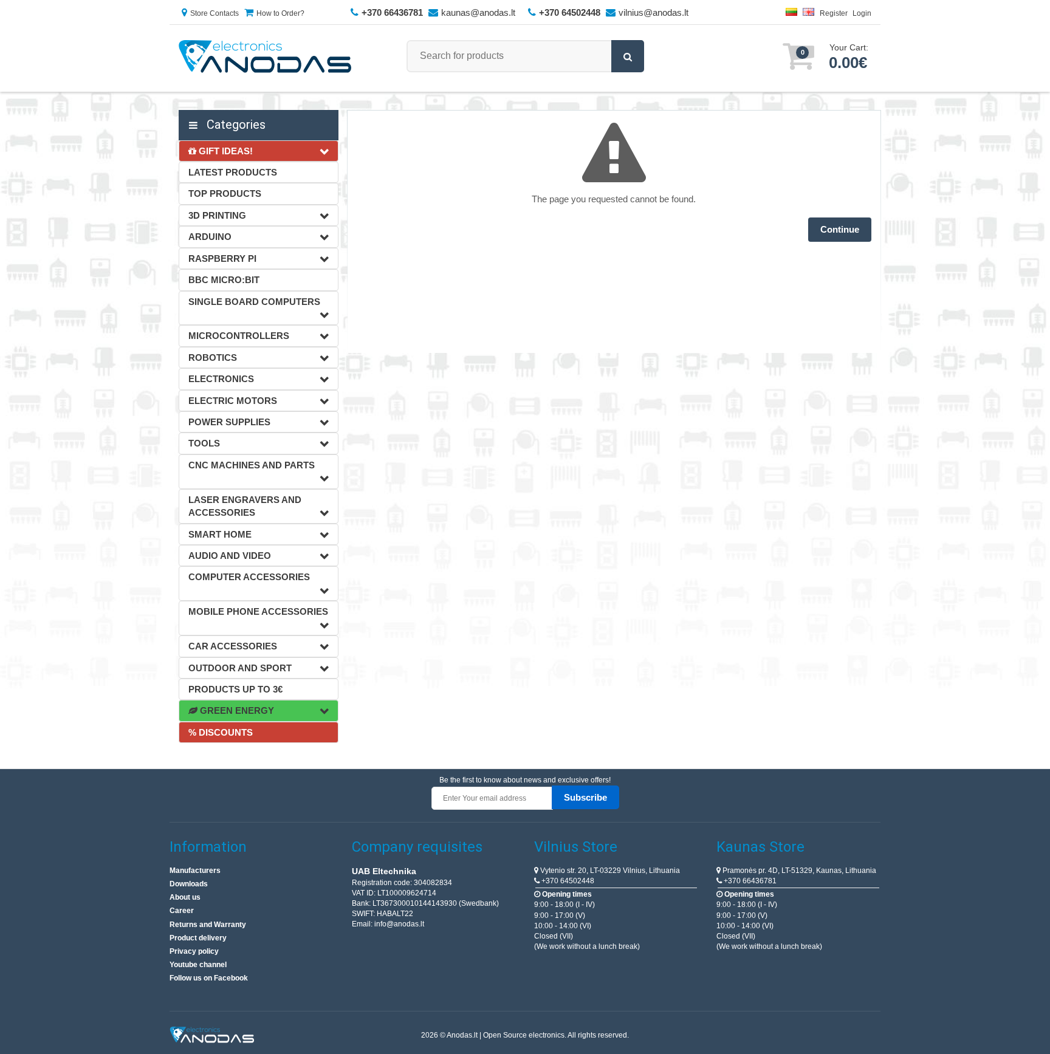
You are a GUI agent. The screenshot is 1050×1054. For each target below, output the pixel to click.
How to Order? (280, 13)
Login (862, 13)
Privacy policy (194, 951)
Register (834, 13)
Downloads (189, 884)
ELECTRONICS (221, 379)
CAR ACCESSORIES (232, 646)
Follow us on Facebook (209, 978)
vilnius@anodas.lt (653, 12)
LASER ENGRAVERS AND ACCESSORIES (244, 506)
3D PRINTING (217, 215)
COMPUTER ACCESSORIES (249, 577)
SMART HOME (220, 534)
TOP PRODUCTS (224, 193)
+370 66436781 (749, 881)
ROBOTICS (212, 357)
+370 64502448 (567, 881)
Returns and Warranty (208, 924)
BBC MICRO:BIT (223, 280)
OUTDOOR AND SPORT (240, 668)
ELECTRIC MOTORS (232, 400)
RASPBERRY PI (222, 258)
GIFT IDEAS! (224, 151)
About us (185, 897)
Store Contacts (214, 13)
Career (182, 910)
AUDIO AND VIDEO (229, 555)
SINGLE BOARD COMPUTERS (254, 301)
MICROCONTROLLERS (238, 335)
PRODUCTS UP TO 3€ (235, 689)
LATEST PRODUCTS (232, 172)
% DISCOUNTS (220, 732)
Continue (839, 229)
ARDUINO (210, 236)
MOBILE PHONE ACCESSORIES (258, 611)
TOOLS (204, 443)
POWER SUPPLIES (229, 422)
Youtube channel (198, 964)
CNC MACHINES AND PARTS (251, 465)
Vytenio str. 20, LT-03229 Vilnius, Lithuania (609, 870)
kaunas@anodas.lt (478, 12)
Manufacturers (195, 870)
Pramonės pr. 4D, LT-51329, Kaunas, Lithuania (798, 870)
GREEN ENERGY (235, 710)
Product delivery (198, 938)
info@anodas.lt (399, 924)
